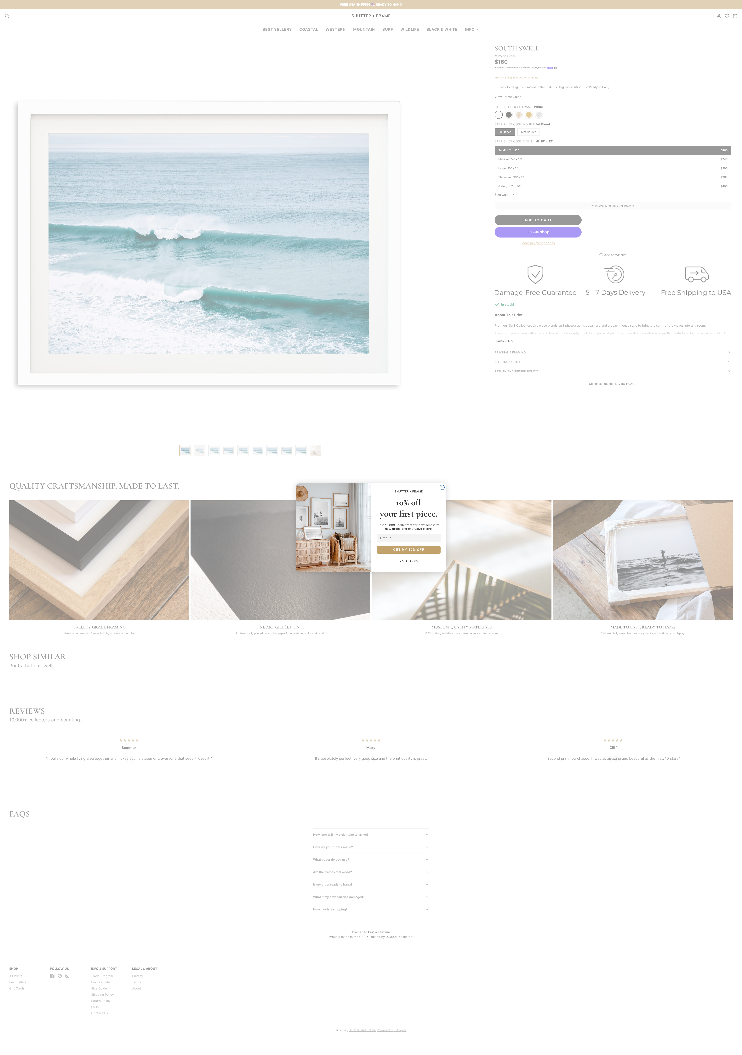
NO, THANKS (409, 561)
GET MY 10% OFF (408, 549)
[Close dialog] (442, 487)
